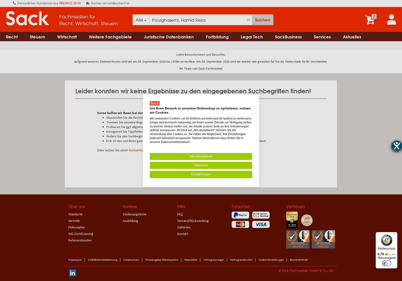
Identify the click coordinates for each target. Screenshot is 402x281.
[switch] (386, 263)
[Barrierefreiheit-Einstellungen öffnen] (397, 146)
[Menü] (394, 235)
